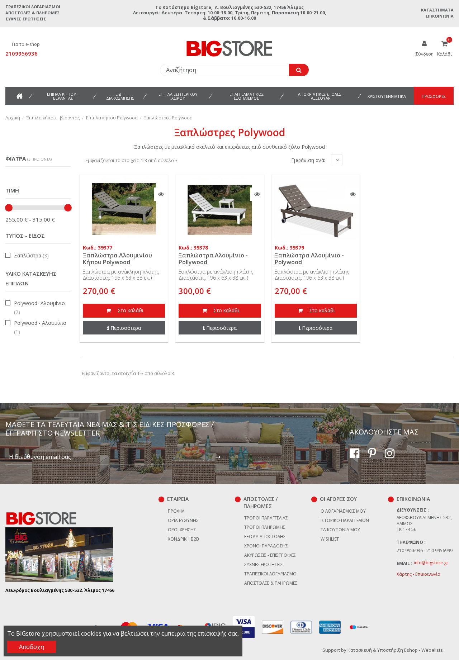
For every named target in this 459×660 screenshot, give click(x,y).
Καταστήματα (437, 10)
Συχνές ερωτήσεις (25, 19)
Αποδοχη (31, 647)
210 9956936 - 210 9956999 (425, 550)
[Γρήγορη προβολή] (161, 194)
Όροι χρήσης (182, 530)
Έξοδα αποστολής (265, 536)
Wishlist (330, 539)
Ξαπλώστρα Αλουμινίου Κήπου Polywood (117, 258)
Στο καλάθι (129, 310)
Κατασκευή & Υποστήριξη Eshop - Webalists (395, 650)
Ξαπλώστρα (31, 255)
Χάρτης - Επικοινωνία (418, 574)
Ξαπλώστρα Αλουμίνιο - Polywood (309, 258)
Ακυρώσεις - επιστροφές (270, 555)
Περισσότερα (125, 327)
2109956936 (21, 53)
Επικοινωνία (440, 16)
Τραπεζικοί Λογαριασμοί (32, 6)
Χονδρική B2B (183, 539)
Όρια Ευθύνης (183, 520)
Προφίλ (176, 511)
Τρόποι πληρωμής (264, 527)
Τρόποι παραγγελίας (266, 518)
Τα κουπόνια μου (340, 530)
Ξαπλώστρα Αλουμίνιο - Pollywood (213, 258)
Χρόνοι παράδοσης (266, 546)
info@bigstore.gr (431, 563)
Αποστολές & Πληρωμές (32, 12)
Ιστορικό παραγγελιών (345, 520)
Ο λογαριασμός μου (343, 511)
